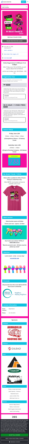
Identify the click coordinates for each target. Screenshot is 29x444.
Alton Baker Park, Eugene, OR (11, 54)
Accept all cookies (14, 435)
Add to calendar (8, 50)
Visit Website (7, 58)
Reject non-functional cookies (15, 438)
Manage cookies (15, 442)
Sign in (23, 1)
